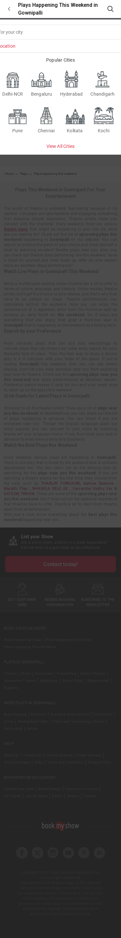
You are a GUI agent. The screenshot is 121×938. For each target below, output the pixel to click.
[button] (9, 9)
